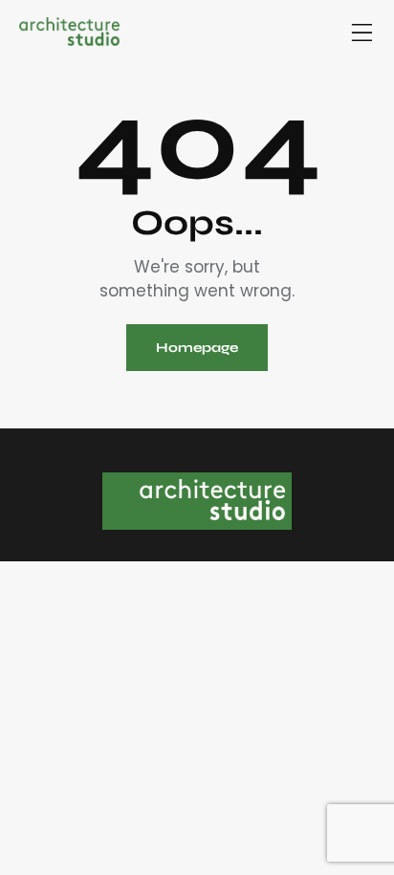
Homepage (197, 347)
